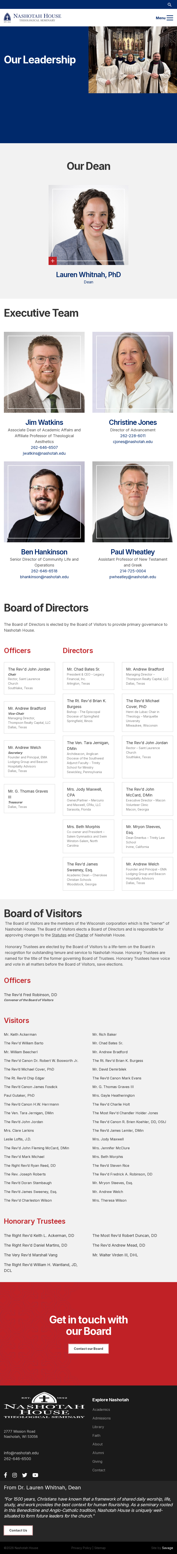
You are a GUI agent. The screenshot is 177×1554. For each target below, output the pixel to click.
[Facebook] (5, 1475)
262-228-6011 (132, 435)
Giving (97, 1461)
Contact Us (18, 1530)
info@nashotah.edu (21, 1453)
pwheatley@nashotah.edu (132, 577)
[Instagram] (14, 1475)
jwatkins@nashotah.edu (44, 453)
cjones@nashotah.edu (133, 441)
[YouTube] (35, 1475)
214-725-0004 (133, 571)
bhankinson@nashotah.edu (44, 577)
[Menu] (170, 18)
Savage (167, 1548)
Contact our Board (88, 1348)
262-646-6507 (44, 447)
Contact (98, 1470)
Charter (81, 935)
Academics (101, 1409)
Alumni (98, 1453)
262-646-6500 (17, 1458)
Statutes (59, 935)
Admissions (101, 1418)
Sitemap (100, 1548)
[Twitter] (24, 1475)
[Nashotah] (32, 17)
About (97, 1444)
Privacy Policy (81, 1548)
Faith (96, 1435)
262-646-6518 (44, 571)
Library (98, 1427)
